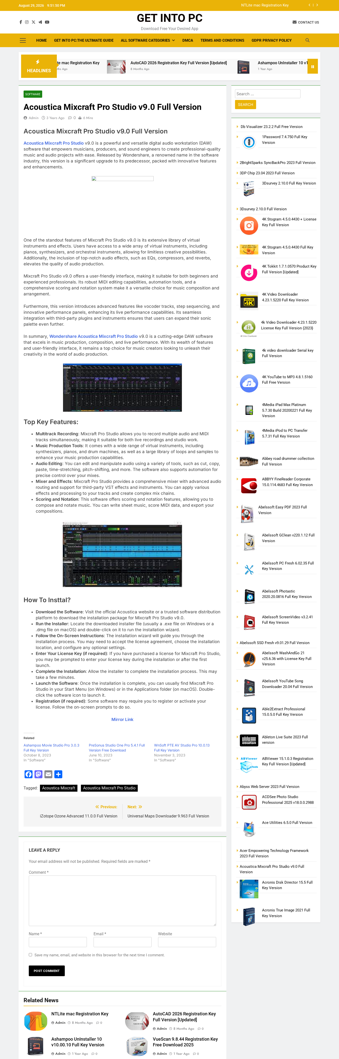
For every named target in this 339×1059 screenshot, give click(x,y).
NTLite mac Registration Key (265, 5)
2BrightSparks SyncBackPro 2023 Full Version (277, 162)
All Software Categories (145, 40)
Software (32, 94)
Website (165, 934)
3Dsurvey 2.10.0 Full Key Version (289, 183)
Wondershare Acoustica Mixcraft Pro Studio (93, 336)
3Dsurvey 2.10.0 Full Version (263, 209)
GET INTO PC (170, 18)
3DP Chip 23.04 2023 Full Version (267, 173)
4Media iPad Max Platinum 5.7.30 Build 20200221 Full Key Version (287, 410)
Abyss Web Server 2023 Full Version (269, 786)
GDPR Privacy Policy (272, 40)
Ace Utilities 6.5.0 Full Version (287, 822)
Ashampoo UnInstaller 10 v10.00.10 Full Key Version (278, 63)
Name (35, 934)
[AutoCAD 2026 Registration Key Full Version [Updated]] (90, 67)
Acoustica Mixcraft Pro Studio (109, 788)
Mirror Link (122, 719)
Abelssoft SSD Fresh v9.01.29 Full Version (274, 643)
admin (33, 117)
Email (100, 934)
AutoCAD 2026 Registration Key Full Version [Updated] (153, 63)
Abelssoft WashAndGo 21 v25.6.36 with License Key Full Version (286, 658)
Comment (39, 872)
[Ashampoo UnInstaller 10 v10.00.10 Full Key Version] (217, 69)
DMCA (187, 40)
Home (41, 40)
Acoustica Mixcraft (58, 788)
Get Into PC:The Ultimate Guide (83, 40)
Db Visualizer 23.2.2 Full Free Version (271, 127)
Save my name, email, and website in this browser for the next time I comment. (99, 955)
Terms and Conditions (222, 40)
